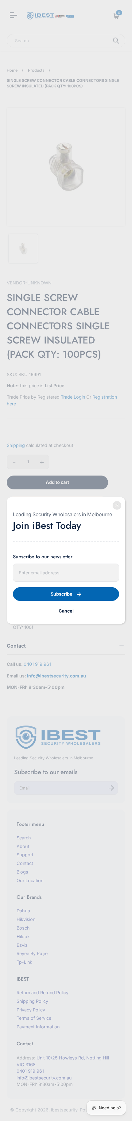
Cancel (66, 610)
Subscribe (61, 594)
